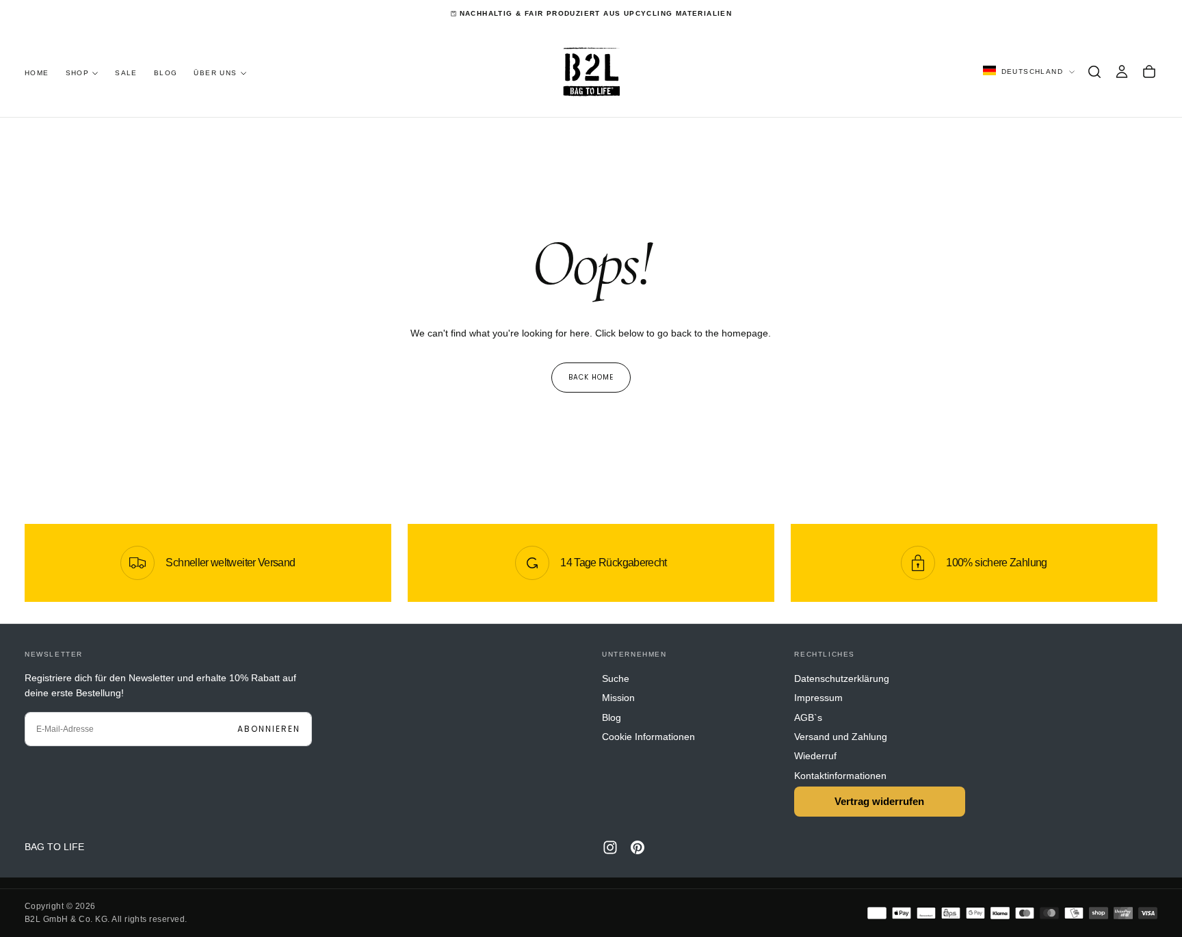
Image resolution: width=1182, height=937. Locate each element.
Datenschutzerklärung (841, 678)
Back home (591, 377)
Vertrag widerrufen (879, 801)
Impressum (818, 697)
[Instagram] (610, 847)
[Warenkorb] (1149, 72)
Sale (126, 73)
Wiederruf (815, 755)
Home (37, 73)
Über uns (215, 73)
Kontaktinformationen (840, 775)
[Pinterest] (637, 847)
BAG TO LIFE (54, 846)
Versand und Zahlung (840, 736)
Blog (166, 73)
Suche (615, 678)
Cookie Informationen (648, 736)
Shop (78, 73)
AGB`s (808, 717)
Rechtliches (824, 654)
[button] (1094, 72)
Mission (618, 697)
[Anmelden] (1122, 72)
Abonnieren (268, 729)
